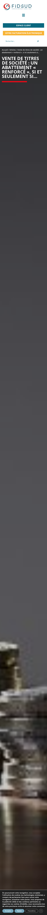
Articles (13, 50)
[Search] (37, 41)
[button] (23, 16)
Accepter (8, 911)
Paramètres (32, 911)
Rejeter (19, 911)
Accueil (5, 50)
